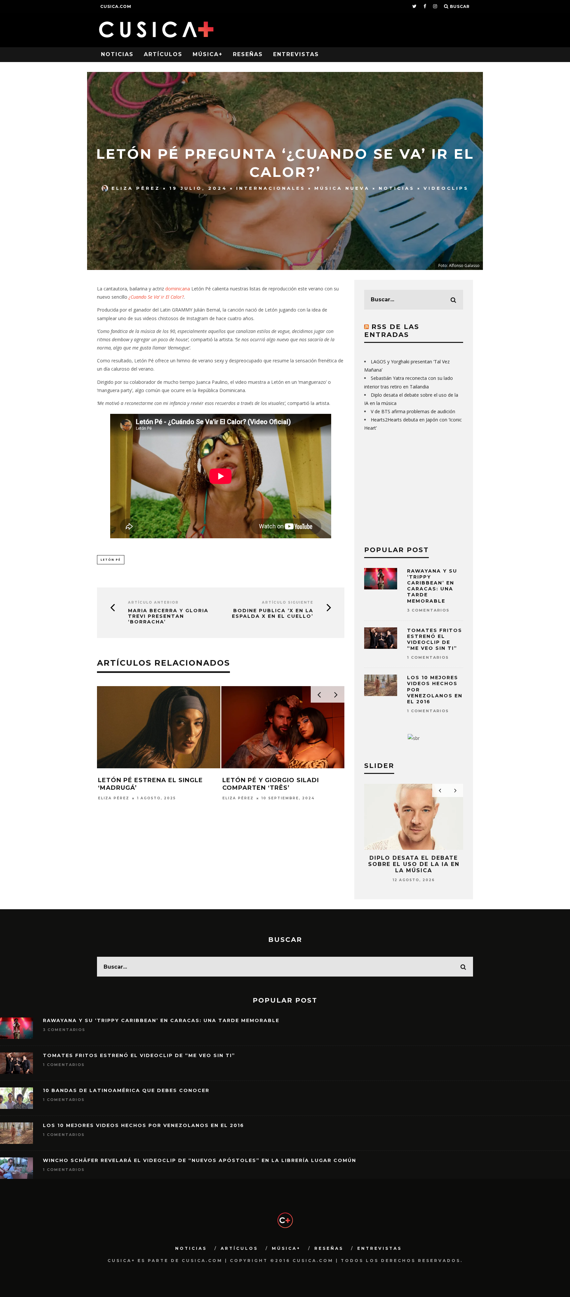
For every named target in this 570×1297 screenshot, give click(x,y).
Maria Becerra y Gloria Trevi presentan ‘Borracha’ (168, 616)
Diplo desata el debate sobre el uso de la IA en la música (413, 864)
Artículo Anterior (153, 602)
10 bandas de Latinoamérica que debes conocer (126, 1090)
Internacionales (270, 188)
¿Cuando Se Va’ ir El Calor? (156, 297)
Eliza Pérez (135, 188)
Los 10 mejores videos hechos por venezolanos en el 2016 (143, 1125)
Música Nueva (342, 188)
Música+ (208, 54)
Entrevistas (296, 54)
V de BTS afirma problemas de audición (413, 411)
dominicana (178, 288)
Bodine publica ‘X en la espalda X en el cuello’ (272, 613)
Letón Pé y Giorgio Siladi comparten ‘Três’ (270, 784)
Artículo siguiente (287, 602)
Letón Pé (111, 559)
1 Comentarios (428, 657)
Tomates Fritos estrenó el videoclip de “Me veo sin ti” (434, 639)
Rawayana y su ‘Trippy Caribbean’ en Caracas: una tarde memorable (432, 586)
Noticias (117, 54)
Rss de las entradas (391, 331)
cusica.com (115, 6)
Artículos (163, 54)
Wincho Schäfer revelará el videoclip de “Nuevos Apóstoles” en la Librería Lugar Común (199, 1160)
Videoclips (446, 188)
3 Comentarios (428, 610)
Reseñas (248, 54)
